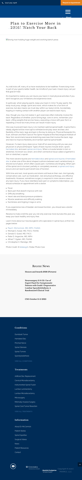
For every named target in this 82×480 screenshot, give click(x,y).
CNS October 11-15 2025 (35, 299)
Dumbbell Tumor (21, 334)
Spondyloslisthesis (22, 356)
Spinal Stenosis (20, 347)
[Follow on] (13, 466)
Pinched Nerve (20, 343)
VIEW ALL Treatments (23, 411)
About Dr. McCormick (23, 427)
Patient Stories (20, 431)
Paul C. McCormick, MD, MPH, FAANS (24, 228)
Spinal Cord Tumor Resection (26, 406)
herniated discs (38, 159)
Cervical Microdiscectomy (25, 380)
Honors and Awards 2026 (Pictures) (40, 272)
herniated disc (12, 149)
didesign (24, 247)
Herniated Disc (20, 339)
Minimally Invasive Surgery (25, 402)
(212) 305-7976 (11, 3)
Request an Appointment (71, 3)
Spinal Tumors (20, 352)
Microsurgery (20, 398)
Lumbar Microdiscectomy (25, 393)
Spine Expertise (21, 435)
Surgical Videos (21, 439)
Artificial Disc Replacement (25, 376)
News (17, 444)
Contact (18, 452)
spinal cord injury (34, 149)
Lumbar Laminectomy (23, 389)
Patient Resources (22, 448)
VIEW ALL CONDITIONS (23, 361)
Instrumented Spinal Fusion (25, 385)
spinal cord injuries (57, 159)
